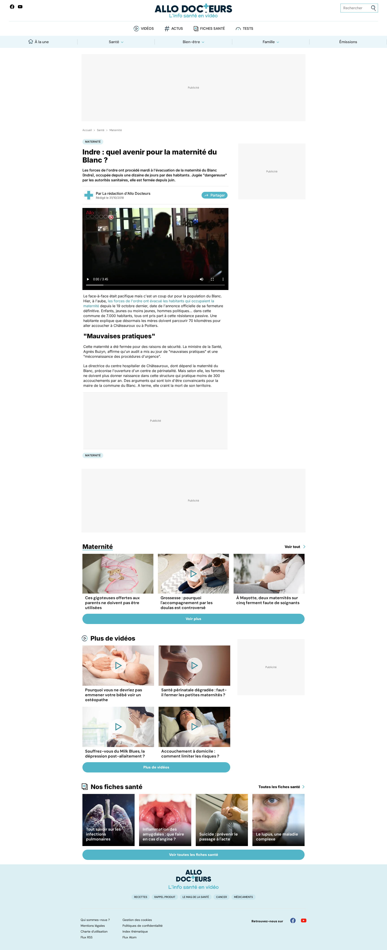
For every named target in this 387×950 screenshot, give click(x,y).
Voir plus (193, 618)
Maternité (116, 130)
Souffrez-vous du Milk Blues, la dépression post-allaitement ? (115, 754)
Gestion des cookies (137, 920)
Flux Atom (129, 937)
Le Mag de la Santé (196, 897)
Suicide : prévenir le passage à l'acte (218, 837)
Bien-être (191, 41)
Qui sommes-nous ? (95, 920)
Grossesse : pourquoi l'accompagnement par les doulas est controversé (187, 602)
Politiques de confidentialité (143, 926)
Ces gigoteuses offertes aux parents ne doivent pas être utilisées (112, 602)
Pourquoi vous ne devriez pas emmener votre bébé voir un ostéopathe (113, 694)
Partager (218, 195)
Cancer (221, 897)
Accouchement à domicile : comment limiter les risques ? (190, 754)
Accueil (87, 130)
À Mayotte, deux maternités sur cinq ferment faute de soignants (267, 600)
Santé (114, 41)
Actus (177, 28)
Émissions (348, 41)
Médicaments (243, 897)
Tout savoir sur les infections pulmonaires (103, 834)
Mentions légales (93, 926)
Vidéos (147, 28)
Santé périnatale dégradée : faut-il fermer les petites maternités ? (194, 692)
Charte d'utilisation (94, 931)
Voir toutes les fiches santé (193, 854)
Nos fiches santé (116, 786)
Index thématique (135, 931)
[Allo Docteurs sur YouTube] (20, 6)
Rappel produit (164, 897)
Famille (269, 41)
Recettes (140, 897)
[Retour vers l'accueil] (193, 11)
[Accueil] (194, 879)
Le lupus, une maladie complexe (277, 837)
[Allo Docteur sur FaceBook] (12, 6)
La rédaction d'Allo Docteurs (126, 193)
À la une (42, 41)
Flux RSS (86, 937)
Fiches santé (212, 28)
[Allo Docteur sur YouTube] (303, 920)
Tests (248, 28)
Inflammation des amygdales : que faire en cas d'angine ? (163, 834)
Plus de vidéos (112, 638)
